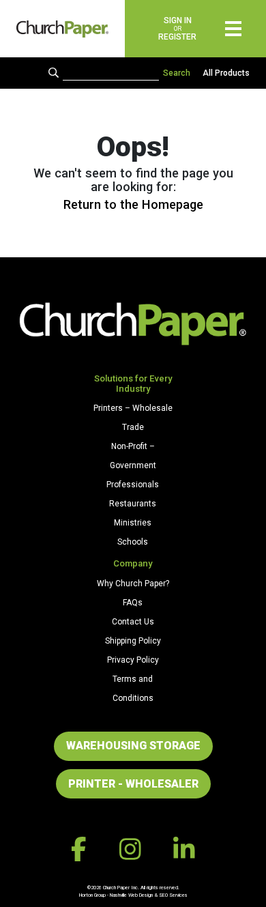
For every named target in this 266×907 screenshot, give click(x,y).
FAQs (133, 602)
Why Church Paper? (133, 583)
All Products (226, 73)
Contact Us (133, 622)
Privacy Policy (133, 660)
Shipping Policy (133, 641)
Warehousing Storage (133, 745)
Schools (132, 542)
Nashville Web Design (131, 895)
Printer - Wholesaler (133, 783)
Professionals (132, 484)
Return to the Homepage (133, 204)
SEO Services (173, 895)
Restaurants (132, 503)
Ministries (132, 523)
